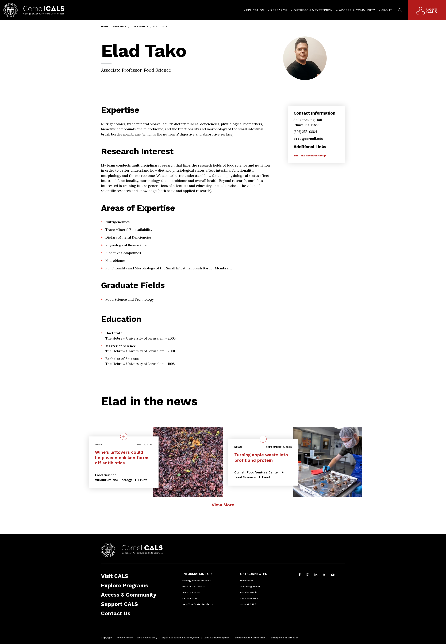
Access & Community (357, 10)
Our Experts (139, 26)
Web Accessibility (147, 637)
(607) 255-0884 (305, 131)
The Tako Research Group (310, 155)
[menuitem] (253, 10)
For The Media (248, 592)
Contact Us (115, 613)
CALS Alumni (189, 598)
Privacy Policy (125, 637)
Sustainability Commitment (251, 637)
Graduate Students (193, 586)
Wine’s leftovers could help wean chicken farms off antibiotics (122, 457)
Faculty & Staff (191, 592)
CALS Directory (249, 598)
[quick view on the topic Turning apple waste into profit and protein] (263, 439)
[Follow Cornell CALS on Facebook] (300, 575)
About (386, 10)
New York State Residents (197, 604)
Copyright (106, 637)
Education (255, 10)
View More (223, 504)
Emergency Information (284, 637)
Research (278, 10)
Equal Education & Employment (180, 637)
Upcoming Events (250, 586)
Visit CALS (114, 576)
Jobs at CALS (248, 604)
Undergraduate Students (196, 580)
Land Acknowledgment (216, 637)
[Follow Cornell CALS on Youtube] (332, 575)
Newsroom (246, 580)
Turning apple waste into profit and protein (261, 457)
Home (105, 26)
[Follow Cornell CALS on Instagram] (307, 575)
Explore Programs (124, 585)
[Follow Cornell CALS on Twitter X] (324, 575)
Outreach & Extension (313, 10)
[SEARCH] (400, 10)
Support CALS (119, 604)
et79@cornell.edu (308, 139)
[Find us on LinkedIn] (315, 575)
